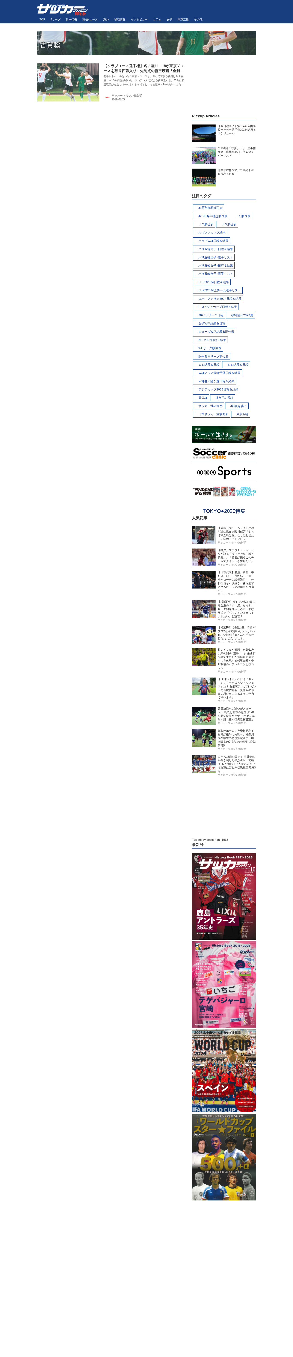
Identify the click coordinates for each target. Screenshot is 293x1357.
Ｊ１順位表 (242, 216)
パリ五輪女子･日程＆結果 (215, 265)
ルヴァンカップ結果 (211, 232)
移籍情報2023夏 (242, 315)
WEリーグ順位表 (209, 348)
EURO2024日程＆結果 (213, 282)
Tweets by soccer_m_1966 (210, 839)
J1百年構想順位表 (210, 207)
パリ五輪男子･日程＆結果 (215, 249)
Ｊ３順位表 (228, 224)
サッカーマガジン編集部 (127, 95)
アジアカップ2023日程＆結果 (218, 389)
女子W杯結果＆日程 (211, 323)
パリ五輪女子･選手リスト (215, 273)
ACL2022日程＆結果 (212, 340)
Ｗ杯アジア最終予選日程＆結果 (219, 373)
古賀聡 (50, 45)
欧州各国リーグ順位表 (213, 356)
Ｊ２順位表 (205, 224)
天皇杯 (202, 398)
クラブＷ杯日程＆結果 (213, 241)
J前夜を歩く (238, 406)
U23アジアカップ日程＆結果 (217, 307)
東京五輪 (242, 414)
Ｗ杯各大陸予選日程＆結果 (216, 381)
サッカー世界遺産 (210, 406)
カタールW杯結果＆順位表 (216, 331)
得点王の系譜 (224, 398)
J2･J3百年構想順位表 (212, 216)
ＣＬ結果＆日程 (208, 364)
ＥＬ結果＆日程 (237, 364)
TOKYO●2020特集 (224, 511)
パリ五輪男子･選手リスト (215, 257)
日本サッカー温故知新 (213, 414)
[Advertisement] (224, 82)
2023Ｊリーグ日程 (210, 315)
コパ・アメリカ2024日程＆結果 (219, 298)
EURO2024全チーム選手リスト (219, 290)
